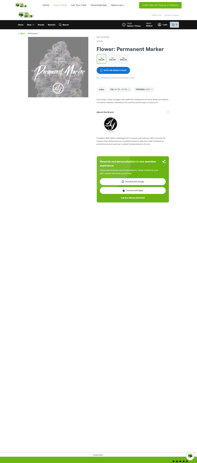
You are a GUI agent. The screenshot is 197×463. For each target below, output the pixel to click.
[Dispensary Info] (123, 24)
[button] (133, 112)
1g (101, 59)
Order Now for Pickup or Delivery (160, 5)
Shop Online (60, 5)
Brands (41, 25)
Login (165, 25)
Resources (116, 5)
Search (66, 25)
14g (123, 59)
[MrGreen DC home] (21, 5)
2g (112, 59)
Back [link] (23, 33)
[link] (101, 89)
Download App (99, 5)
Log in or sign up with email (133, 198)
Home (46, 5)
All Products (33, 33)
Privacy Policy (98, 455)
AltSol (100, 41)
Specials (51, 25)
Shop (29, 25)
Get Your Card (78, 5)
